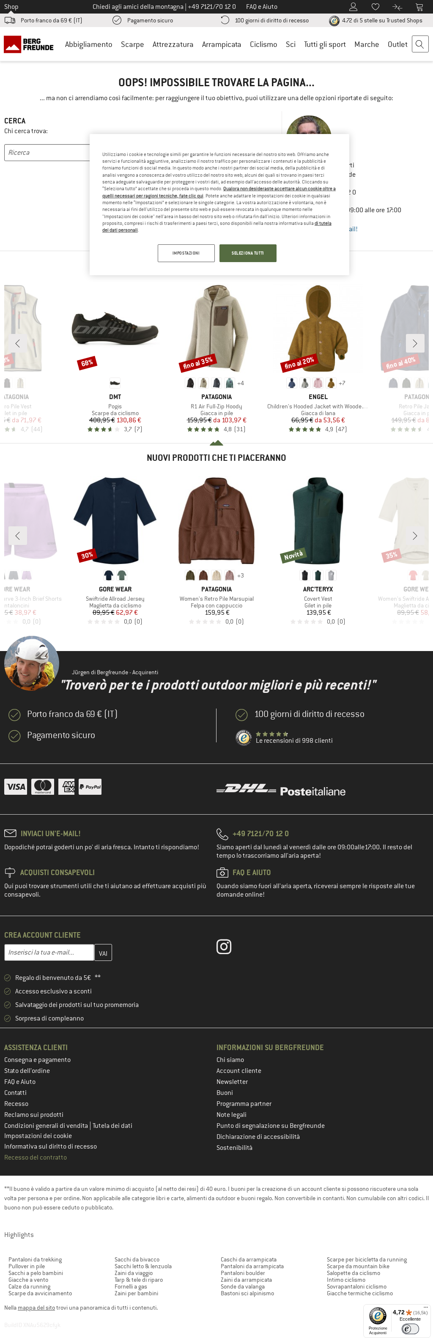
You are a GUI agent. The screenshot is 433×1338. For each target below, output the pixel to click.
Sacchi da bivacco (137, 1259)
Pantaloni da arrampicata (252, 1266)
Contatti (15, 1093)
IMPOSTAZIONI (186, 253)
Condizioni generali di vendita (46, 1126)
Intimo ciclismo (346, 1279)
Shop (11, 7)
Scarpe (132, 44)
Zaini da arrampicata (246, 1279)
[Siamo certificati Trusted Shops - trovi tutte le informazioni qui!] (244, 738)
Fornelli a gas (131, 1286)
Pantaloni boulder (243, 1273)
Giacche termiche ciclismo (360, 1293)
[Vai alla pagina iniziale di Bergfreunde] (30, 44)
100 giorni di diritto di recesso (272, 20)
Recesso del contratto (35, 1157)
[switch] (410, 1329)
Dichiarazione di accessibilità (258, 1137)
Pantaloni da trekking (35, 1259)
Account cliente (238, 1071)
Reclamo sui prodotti (33, 1115)
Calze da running (29, 1286)
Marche (366, 44)
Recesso (16, 1104)
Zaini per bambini (136, 1293)
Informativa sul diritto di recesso (50, 1146)
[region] (219, 204)
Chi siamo (230, 1060)
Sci (291, 44)
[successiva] (415, 343)
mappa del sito (36, 1307)
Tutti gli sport (325, 44)
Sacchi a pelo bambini (35, 1273)
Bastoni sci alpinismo (247, 1293)
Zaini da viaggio (134, 1273)
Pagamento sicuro (150, 20)
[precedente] (17, 343)
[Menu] (426, 1309)
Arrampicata (221, 44)
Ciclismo (263, 44)
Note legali (231, 1115)
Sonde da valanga (243, 1286)
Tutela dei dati (112, 1126)
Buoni (224, 1093)
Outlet (398, 44)
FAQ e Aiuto (20, 1082)
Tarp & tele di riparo (139, 1279)
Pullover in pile (26, 1266)
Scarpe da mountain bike (358, 1266)
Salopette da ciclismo (353, 1273)
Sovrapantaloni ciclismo (356, 1286)
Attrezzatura (173, 44)
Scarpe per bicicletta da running (367, 1259)
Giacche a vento (28, 1279)
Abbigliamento (88, 44)
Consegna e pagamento (37, 1060)
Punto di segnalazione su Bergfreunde (270, 1126)
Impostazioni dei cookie (38, 1136)
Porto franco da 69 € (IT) (51, 20)
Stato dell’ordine (27, 1071)
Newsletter (232, 1082)
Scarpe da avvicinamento (40, 1293)
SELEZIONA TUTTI (248, 253)
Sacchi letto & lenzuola (143, 1266)
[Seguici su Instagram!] (230, 949)
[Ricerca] (420, 44)
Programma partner (243, 1104)
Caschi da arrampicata (249, 1259)
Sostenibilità (234, 1148)
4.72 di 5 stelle (381, 20)
